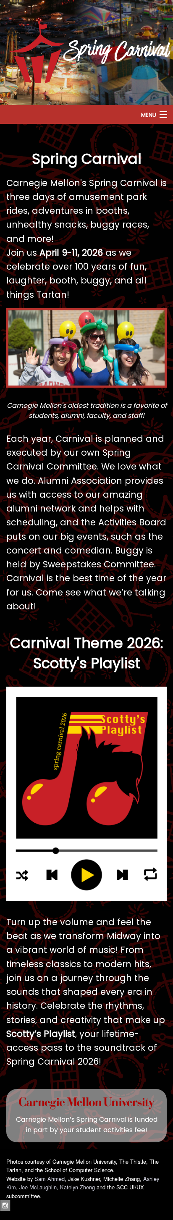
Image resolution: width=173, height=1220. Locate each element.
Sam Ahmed (49, 1179)
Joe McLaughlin (38, 1187)
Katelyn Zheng (77, 1187)
